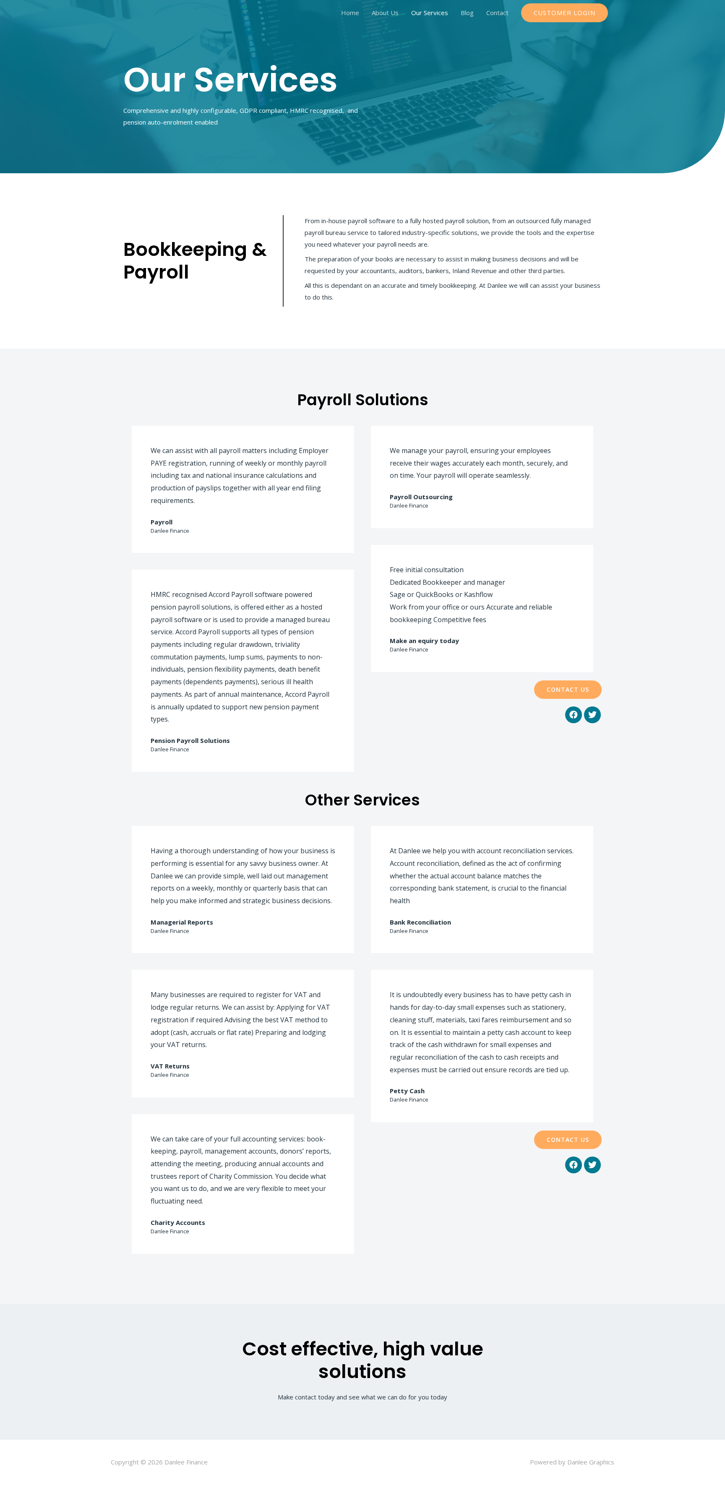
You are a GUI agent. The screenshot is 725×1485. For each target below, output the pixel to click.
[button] (568, 689)
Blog (467, 12)
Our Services (429, 12)
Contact (497, 12)
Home (350, 12)
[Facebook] (573, 714)
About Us (385, 12)
